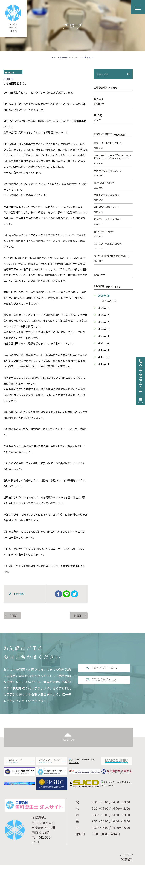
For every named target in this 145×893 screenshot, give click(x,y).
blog (11, 72)
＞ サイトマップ (126, 855)
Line (66, 593)
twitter (74, 593)
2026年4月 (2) (109, 301)
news (99, 100)
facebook (58, 593)
